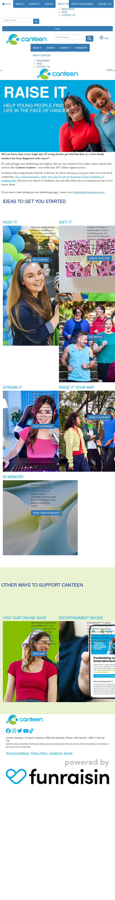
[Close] (114, 70)
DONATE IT (65, 47)
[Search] (36, 21)
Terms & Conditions (17, 753)
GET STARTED (40, 259)
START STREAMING (43, 426)
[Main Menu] (1, 70)
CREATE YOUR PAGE (99, 258)
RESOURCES (68, 9)
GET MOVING (95, 336)
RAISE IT (37, 47)
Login (57, 28)
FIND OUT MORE (97, 650)
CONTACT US (68, 15)
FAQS (64, 12)
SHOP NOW (38, 653)
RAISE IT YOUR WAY (99, 417)
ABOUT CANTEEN (41, 55)
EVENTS (50, 47)
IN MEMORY (81, 47)
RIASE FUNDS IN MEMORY (46, 512)
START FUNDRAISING (82, 3)
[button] (29, 221)
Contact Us (55, 753)
